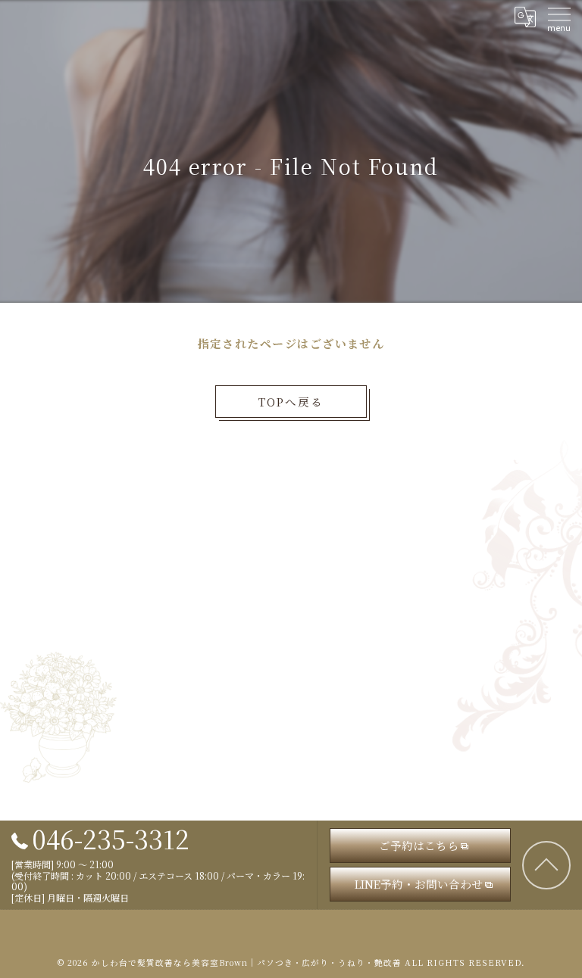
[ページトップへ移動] (546, 865)
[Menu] (558, 16)
